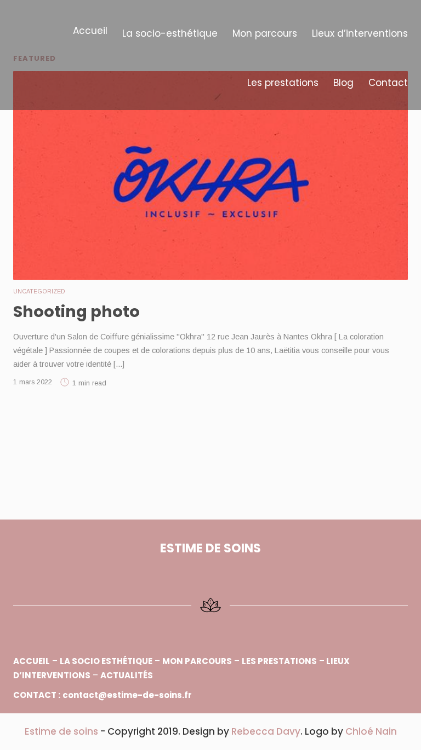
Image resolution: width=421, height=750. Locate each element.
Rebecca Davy (265, 731)
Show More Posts (210, 433)
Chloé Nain (371, 731)
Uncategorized (39, 291)
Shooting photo (76, 311)
